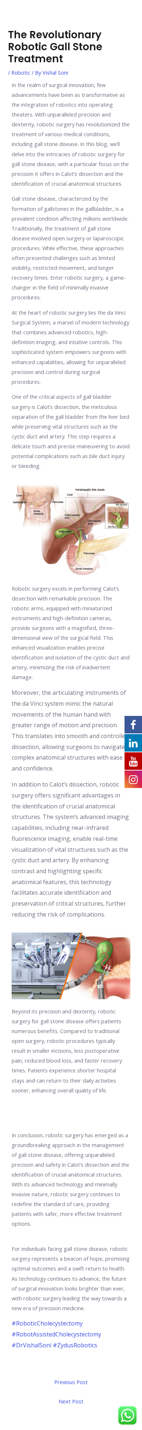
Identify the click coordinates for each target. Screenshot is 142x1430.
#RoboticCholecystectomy (47, 1323)
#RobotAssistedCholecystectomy (56, 1334)
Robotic (20, 72)
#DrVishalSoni (31, 1345)
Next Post (71, 1401)
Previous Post (71, 1382)
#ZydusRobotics (75, 1345)
